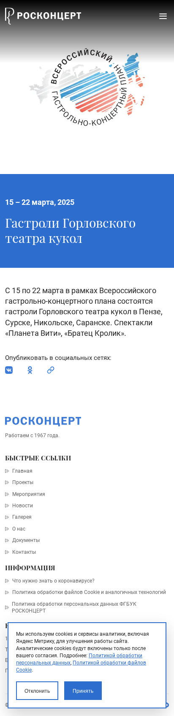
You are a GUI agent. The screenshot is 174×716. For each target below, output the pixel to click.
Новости (22, 506)
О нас (18, 529)
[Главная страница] (43, 16)
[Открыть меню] (163, 16)
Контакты (23, 552)
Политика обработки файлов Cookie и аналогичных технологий (89, 592)
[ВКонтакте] (9, 370)
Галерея (21, 517)
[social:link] (50, 370)
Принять (83, 691)
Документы (25, 540)
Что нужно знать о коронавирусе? (53, 581)
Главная (22, 471)
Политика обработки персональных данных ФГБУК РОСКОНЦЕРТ (74, 607)
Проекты (22, 482)
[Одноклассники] (30, 370)
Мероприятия (28, 494)
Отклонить (37, 691)
